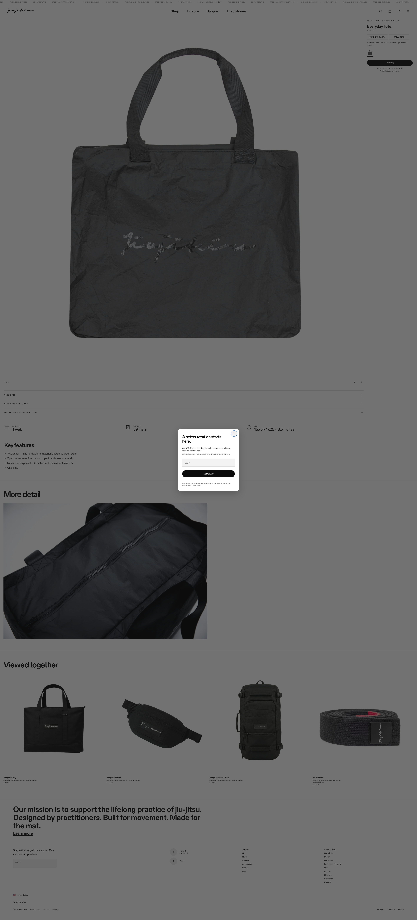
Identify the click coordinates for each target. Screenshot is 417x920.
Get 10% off (209, 474)
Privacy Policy (197, 485)
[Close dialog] (234, 434)
